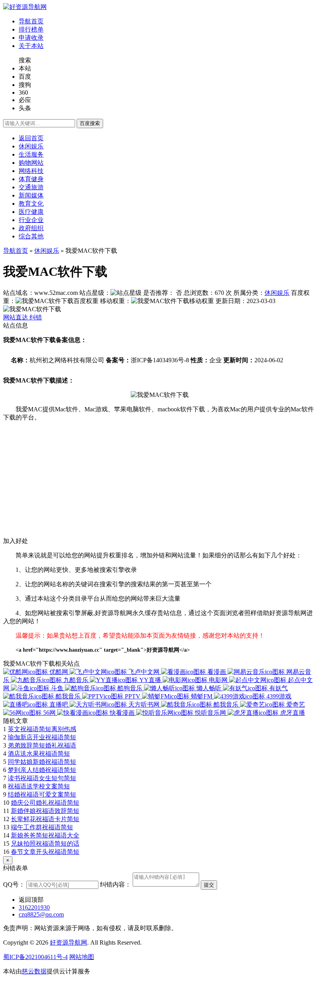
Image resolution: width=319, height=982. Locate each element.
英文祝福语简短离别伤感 (42, 729)
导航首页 (15, 250)
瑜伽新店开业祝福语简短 (42, 737)
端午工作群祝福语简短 (42, 827)
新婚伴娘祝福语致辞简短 (45, 810)
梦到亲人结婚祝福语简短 (42, 770)
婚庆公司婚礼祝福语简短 (45, 802)
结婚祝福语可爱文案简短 (42, 794)
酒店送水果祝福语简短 (39, 753)
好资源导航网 (68, 942)
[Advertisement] (159, 482)
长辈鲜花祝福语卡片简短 (45, 819)
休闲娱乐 (46, 250)
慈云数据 (34, 971)
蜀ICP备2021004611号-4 (35, 957)
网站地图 (81, 957)
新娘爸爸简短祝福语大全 (45, 835)
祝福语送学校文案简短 (39, 786)
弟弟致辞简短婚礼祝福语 (42, 745)
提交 (209, 885)
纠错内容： (115, 884)
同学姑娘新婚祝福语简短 (42, 761)
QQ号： (14, 884)
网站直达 (16, 317)
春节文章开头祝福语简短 (45, 851)
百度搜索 (90, 123)
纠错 (36, 317)
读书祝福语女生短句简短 (42, 778)
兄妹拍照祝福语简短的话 (45, 843)
